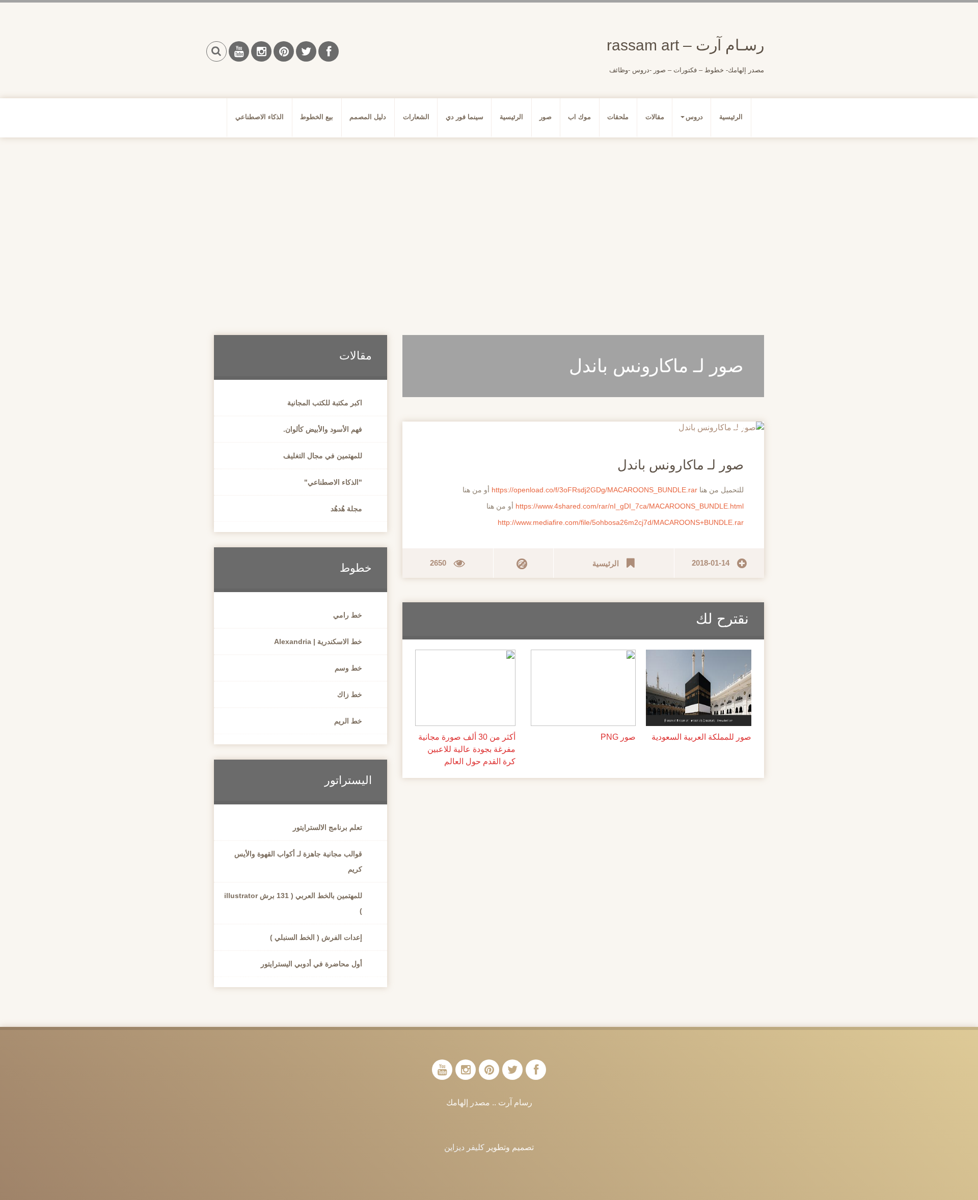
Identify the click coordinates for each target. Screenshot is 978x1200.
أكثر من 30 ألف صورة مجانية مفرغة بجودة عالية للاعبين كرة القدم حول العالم (466, 749)
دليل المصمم (367, 117)
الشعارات (416, 117)
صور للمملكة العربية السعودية (701, 737)
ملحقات (618, 117)
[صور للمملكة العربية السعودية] (698, 687)
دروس (694, 117)
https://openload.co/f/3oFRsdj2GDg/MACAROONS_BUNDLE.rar (594, 490)
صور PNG (618, 737)
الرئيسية (731, 117)
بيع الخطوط (316, 117)
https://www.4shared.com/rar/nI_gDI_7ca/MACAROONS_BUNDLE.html (629, 506)
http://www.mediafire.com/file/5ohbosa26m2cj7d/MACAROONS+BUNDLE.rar (621, 522)
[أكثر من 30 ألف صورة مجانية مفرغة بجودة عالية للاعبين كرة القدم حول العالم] (465, 687)
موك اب (579, 117)
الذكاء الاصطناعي (259, 117)
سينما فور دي (464, 117)
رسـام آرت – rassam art (685, 45)
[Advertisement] (489, 224)
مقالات (654, 117)
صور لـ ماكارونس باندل (680, 464)
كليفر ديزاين (464, 1147)
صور (545, 117)
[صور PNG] (583, 687)
